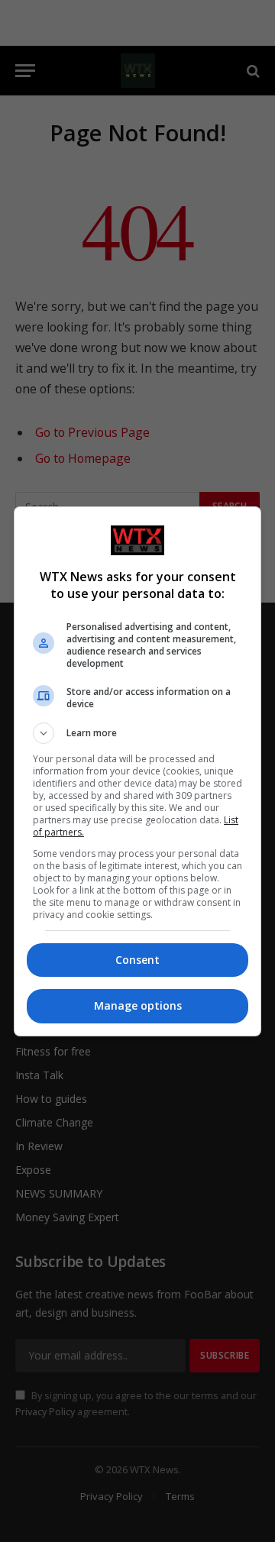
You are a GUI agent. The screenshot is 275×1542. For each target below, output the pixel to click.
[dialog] (137, 771)
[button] (137, 733)
